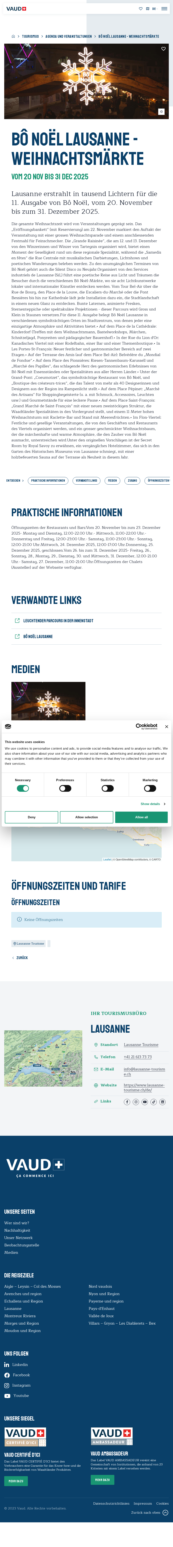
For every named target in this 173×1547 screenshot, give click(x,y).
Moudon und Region (22, 1331)
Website (108, 1085)
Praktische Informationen (48, 481)
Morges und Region (22, 1323)
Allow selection (86, 817)
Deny (31, 817)
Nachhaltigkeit (17, 1230)
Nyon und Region (105, 1294)
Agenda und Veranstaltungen (69, 36)
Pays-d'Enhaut (102, 1308)
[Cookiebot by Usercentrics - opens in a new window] (138, 726)
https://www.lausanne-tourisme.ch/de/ (144, 1087)
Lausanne (13, 1308)
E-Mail (107, 1069)
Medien (112, 481)
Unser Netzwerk (18, 1238)
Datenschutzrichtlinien (111, 1503)
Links (105, 1101)
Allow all (141, 817)
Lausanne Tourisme (141, 1045)
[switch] (61, 788)
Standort (109, 1044)
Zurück (22, 958)
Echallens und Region (24, 1301)
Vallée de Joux (101, 1316)
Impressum (143, 1503)
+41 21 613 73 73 (138, 1057)
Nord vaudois (100, 1286)
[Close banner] (166, 726)
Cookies (162, 1503)
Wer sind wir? (16, 1223)
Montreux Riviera (20, 1316)
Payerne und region (106, 1301)
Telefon (107, 1057)
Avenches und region (23, 1294)
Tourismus (30, 36)
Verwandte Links (86, 481)
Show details (150, 804)
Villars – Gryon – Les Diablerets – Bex (123, 1323)
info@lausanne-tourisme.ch (144, 1071)
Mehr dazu (16, 1481)
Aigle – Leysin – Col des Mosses (32, 1286)
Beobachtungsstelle (21, 1245)
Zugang (132, 481)
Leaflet (107, 859)
